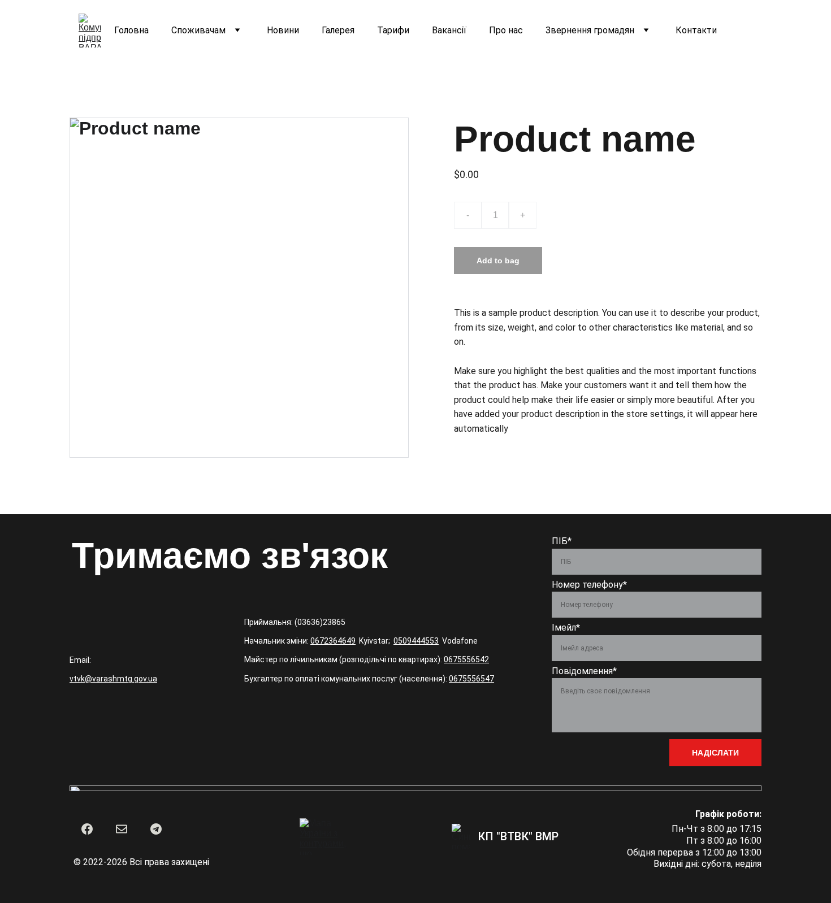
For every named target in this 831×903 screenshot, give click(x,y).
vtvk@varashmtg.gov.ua (113, 678)
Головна (131, 30)
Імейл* (566, 627)
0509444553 (416, 640)
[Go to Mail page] (121, 829)
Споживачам (198, 30)
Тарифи (393, 30)
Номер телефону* (589, 584)
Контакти (696, 30)
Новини (283, 30)
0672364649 (333, 640)
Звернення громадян (590, 30)
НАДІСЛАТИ (715, 752)
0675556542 (466, 659)
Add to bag (498, 260)
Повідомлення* (584, 671)
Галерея (338, 30)
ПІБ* (562, 541)
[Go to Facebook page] (87, 829)
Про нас (506, 30)
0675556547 (471, 678)
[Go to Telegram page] (156, 829)
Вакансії (449, 30)
